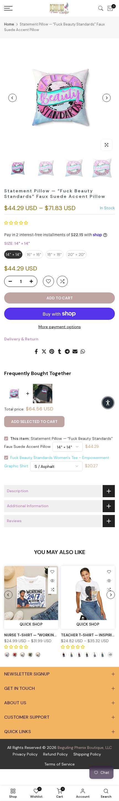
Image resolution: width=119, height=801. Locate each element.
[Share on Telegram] (67, 351)
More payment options (59, 326)
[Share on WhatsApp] (82, 351)
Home (9, 24)
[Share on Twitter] (44, 351)
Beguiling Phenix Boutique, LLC (85, 747)
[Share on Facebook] (36, 351)
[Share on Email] (75, 351)
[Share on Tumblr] (59, 351)
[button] (16, 222)
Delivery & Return (21, 338)
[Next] (106, 98)
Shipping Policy (87, 754)
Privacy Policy (25, 754)
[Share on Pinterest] (51, 351)
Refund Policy (55, 754)
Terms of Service (59, 764)
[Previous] (12, 98)
